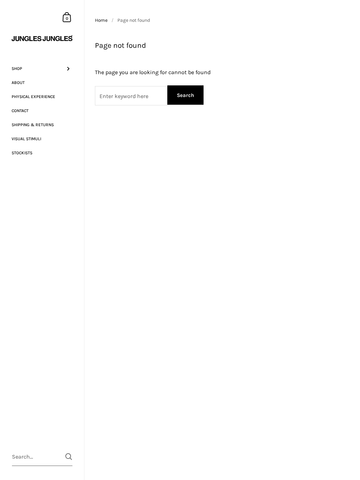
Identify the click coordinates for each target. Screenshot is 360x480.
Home (101, 20)
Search (185, 95)
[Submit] (68, 456)
